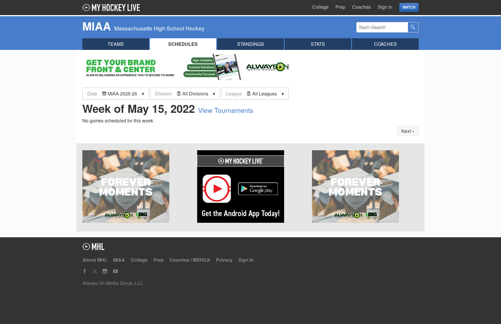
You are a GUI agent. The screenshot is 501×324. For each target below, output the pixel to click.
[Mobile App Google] (250, 187)
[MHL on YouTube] (115, 271)
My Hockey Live (112, 7)
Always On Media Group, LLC (112, 283)
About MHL (94, 259)
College (320, 6)
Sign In (385, 6)
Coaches (361, 6)
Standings (250, 44)
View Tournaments (225, 110)
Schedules (183, 44)
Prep (340, 6)
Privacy (224, 259)
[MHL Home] (93, 248)
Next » (408, 131)
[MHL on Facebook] (84, 271)
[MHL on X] (95, 271)
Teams (116, 44)
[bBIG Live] (365, 187)
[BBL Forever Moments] (135, 187)
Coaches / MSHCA (190, 259)
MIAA (119, 259)
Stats (318, 44)
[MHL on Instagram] (105, 271)
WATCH (408, 7)
